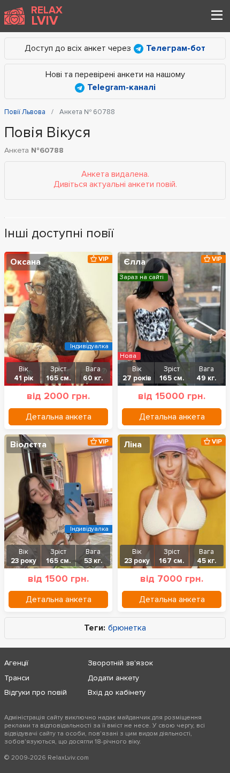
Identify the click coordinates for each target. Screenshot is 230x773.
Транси (16, 677)
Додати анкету (113, 677)
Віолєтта (28, 444)
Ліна (133, 444)
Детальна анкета (58, 416)
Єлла (134, 262)
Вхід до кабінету (116, 692)
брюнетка (127, 628)
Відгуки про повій (35, 692)
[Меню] (216, 16)
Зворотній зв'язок (120, 662)
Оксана (25, 262)
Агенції (16, 662)
